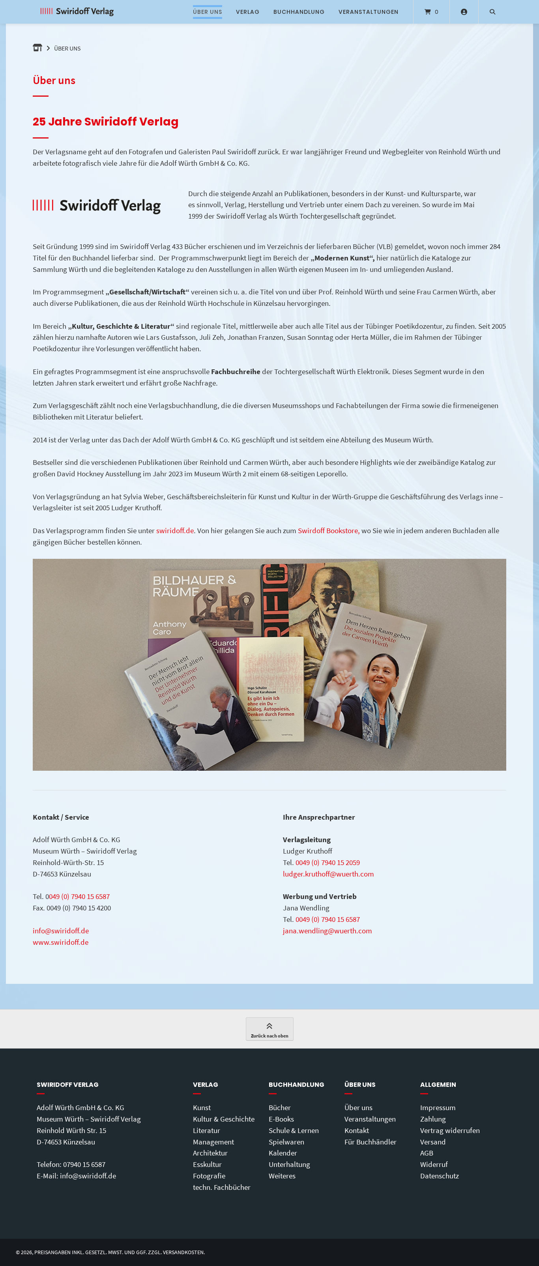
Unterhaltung (289, 1164)
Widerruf (434, 1164)
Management (213, 1141)
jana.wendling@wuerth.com (327, 930)
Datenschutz (439, 1175)
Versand (433, 1141)
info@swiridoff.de (61, 930)
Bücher (280, 1107)
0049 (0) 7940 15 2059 (328, 862)
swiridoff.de (175, 530)
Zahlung (433, 1119)
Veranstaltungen (369, 12)
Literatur (206, 1130)
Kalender (283, 1152)
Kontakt (356, 1130)
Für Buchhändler (370, 1141)
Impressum (438, 1107)
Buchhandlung (299, 12)
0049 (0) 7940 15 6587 (328, 919)
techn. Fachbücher (222, 1187)
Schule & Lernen (294, 1130)
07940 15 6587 (84, 1164)
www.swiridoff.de (60, 942)
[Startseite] (77, 12)
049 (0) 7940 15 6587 (79, 896)
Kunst (202, 1107)
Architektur (210, 1152)
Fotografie (209, 1175)
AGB (426, 1152)
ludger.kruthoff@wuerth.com (328, 873)
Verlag (248, 12)
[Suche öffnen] (492, 12)
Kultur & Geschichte (224, 1119)
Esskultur (207, 1164)
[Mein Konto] (464, 12)
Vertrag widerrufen (450, 1130)
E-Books (281, 1119)
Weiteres (282, 1175)
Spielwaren (286, 1141)
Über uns (207, 12)
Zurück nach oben (269, 1036)
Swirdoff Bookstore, (329, 530)
